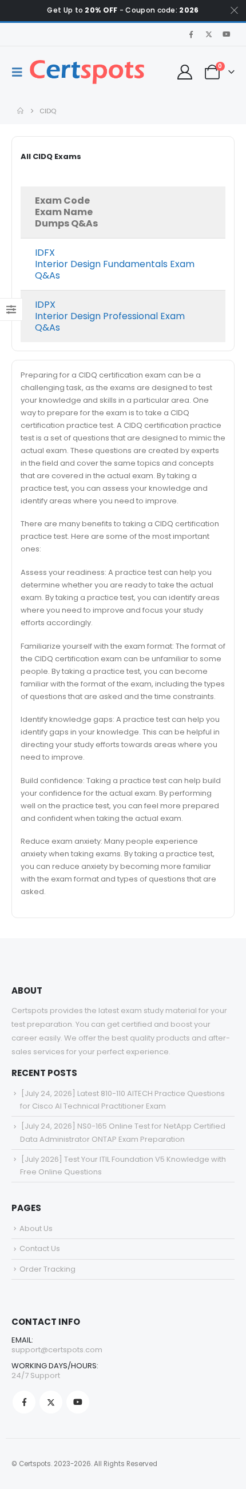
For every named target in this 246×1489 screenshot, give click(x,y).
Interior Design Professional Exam (110, 316)
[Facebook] (191, 34)
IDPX (45, 304)
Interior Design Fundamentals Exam (115, 264)
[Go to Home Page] (20, 111)
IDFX (45, 252)
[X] (208, 34)
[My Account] (184, 72)
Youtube (77, 1402)
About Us (36, 1228)
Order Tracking (47, 1269)
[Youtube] (226, 34)
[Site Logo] (87, 72)
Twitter (50, 1402)
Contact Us (39, 1248)
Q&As (47, 275)
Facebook (24, 1402)
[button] (20, 72)
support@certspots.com (56, 1349)
